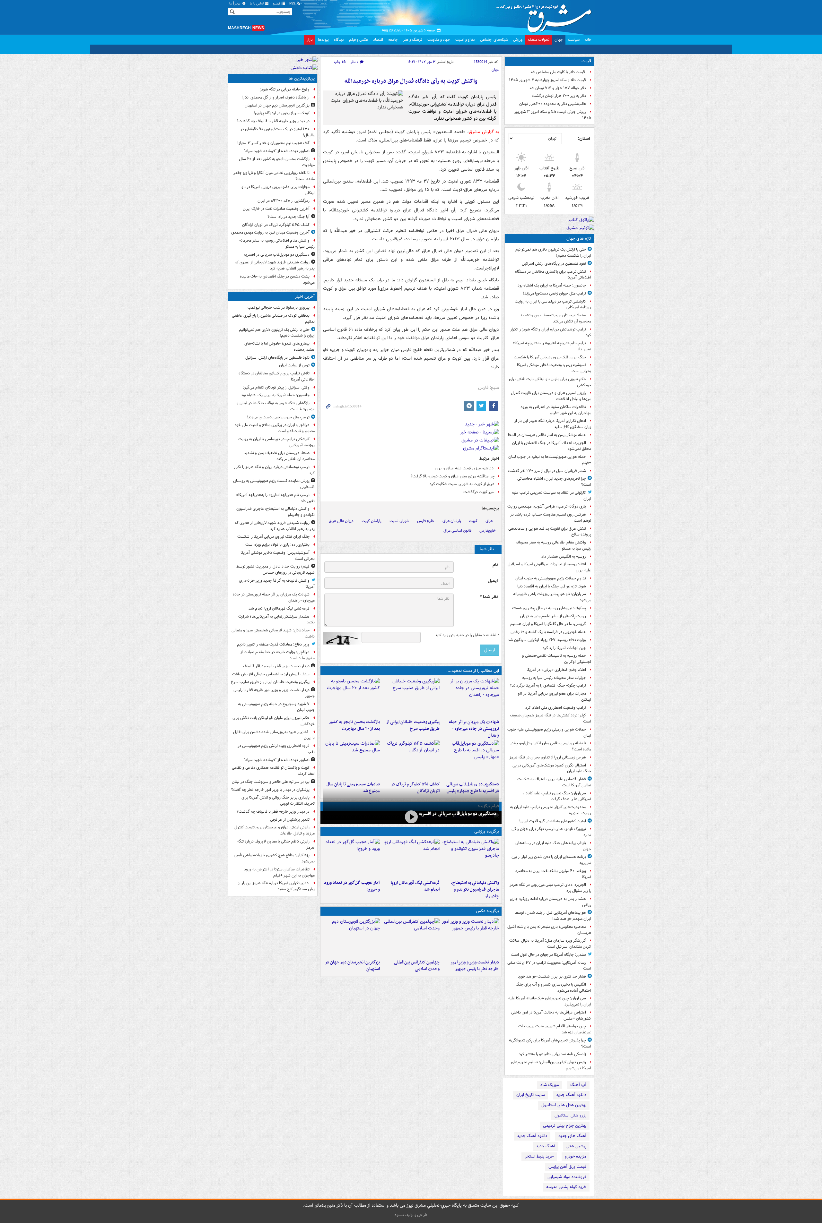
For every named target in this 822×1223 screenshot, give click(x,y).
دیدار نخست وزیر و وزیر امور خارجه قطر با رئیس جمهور (474, 966)
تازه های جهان (578, 238)
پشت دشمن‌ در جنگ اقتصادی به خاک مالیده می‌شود (277, 279)
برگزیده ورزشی (486, 831)
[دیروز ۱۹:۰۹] (410, 697)
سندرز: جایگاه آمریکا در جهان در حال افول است (548, 955)
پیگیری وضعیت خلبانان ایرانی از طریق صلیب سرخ (412, 725)
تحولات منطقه (538, 40)
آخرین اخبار (305, 296)
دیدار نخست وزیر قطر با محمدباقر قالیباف (276, 666)
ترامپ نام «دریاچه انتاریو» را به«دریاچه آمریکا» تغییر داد (551, 346)
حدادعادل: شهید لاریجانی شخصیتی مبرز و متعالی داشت (273, 633)
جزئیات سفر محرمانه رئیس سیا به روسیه (554, 678)
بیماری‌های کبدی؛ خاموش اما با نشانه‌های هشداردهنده (279, 346)
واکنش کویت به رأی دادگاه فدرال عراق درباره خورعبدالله (411, 81)
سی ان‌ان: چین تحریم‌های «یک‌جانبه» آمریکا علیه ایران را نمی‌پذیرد (549, 1001)
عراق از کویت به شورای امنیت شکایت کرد (462, 484)
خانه (588, 40)
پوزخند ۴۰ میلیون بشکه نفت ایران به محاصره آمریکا (553, 874)
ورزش (517, 40)
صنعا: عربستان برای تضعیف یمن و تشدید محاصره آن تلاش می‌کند (555, 318)
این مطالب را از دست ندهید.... (472, 670)
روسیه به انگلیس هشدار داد (563, 556)
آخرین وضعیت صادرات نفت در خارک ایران (276, 209)
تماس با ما (257, 3)
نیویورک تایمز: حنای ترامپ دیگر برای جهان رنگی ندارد (551, 832)
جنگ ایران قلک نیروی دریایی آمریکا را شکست (550, 357)
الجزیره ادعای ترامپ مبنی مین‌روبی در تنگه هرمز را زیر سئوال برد (550, 888)
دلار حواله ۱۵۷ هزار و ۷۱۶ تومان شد (557, 88)
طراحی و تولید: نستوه (411, 1215)
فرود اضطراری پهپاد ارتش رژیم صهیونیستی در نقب (276, 749)
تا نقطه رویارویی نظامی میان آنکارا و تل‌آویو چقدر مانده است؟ (550, 746)
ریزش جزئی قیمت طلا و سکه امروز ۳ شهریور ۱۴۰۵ (552, 115)
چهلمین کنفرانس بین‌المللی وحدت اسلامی (416, 966)
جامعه (393, 40)
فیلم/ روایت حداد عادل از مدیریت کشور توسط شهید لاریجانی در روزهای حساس (275, 569)
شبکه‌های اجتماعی (494, 40)
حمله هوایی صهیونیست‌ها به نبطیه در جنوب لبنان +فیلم (549, 460)
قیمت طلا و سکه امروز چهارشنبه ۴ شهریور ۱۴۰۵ (547, 80)
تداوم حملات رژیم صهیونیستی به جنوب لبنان (550, 578)
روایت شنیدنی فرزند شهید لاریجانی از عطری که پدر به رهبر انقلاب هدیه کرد (275, 265)
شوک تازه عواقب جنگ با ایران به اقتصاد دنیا (551, 586)
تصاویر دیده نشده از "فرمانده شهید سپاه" (277, 151)
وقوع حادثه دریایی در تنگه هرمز (285, 89)
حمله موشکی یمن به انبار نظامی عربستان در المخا (547, 435)
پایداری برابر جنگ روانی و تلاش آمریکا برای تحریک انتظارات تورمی (278, 800)
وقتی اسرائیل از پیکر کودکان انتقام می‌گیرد (276, 387)
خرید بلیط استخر (539, 1156)
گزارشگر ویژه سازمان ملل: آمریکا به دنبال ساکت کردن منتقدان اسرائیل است (550, 943)
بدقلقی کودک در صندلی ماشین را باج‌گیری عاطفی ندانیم (273, 318)
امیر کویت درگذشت (478, 492)
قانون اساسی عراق (457, 530)
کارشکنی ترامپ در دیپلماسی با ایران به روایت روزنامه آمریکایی (553, 304)
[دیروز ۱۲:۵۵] (410, 759)
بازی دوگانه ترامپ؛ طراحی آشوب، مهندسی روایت (546, 506)
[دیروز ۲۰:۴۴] (470, 697)
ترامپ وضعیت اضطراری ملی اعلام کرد (555, 708)
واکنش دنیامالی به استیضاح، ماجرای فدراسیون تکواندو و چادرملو (475, 889)
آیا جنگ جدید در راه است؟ (288, 217)
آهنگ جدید (545, 1146)
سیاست (574, 40)
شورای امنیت (399, 521)
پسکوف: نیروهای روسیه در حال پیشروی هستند (548, 608)
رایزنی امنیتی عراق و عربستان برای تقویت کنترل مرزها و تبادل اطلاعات (551, 396)
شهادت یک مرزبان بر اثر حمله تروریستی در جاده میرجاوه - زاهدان (474, 728)
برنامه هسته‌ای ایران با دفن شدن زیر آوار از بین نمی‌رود (551, 860)
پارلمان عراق (451, 521)
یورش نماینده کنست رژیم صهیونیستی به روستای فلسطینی (274, 484)
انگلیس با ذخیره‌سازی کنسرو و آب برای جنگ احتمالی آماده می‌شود (553, 987)
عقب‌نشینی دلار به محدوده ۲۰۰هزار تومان (552, 104)
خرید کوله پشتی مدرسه (566, 1187)
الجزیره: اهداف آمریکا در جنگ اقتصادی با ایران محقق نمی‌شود (551, 446)
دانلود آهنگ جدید (571, 1094)
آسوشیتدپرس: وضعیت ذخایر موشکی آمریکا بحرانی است (554, 368)
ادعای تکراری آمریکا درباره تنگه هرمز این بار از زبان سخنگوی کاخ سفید (552, 424)
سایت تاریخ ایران (530, 1094)
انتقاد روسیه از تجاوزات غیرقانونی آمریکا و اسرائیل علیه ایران (549, 567)
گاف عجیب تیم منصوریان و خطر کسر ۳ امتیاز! (273, 143)
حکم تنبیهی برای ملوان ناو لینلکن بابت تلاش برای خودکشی (550, 382)
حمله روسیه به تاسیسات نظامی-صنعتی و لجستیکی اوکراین (556, 659)
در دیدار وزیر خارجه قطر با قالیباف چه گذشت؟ (273, 121)
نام (495, 564)
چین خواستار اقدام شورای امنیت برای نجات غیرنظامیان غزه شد (554, 1029)
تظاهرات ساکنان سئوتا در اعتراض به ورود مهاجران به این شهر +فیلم (555, 410)
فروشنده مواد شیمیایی (566, 1177)
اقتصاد (378, 40)
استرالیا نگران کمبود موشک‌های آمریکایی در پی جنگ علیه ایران (551, 768)
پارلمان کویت (371, 521)
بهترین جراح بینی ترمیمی (564, 1125)
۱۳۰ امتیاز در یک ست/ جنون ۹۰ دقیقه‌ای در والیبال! (277, 132)
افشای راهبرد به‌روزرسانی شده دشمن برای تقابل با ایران (274, 735)
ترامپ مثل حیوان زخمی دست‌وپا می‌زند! (554, 293)
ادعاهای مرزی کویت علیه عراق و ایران (464, 468)
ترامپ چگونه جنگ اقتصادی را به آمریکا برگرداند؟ (548, 685)
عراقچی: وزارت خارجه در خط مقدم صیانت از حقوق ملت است (277, 655)
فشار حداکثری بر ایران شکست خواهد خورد (552, 976)
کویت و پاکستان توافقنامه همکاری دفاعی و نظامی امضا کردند (273, 771)
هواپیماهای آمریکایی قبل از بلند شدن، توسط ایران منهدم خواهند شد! (553, 916)
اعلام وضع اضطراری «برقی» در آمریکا (556, 670)
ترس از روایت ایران (294, 365)
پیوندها (323, 40)
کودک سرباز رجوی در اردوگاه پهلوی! (282, 113)
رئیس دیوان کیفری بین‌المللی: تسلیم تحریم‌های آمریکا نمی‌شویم (551, 1065)
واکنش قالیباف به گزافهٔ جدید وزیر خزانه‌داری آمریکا (277, 583)
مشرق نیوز (546, 16)
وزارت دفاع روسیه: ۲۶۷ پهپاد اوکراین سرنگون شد (547, 640)
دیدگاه (339, 40)
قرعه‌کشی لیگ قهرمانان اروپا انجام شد (415, 886)
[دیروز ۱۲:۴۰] (351, 759)
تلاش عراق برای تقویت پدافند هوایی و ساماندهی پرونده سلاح (549, 532)
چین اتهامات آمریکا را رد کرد (564, 648)
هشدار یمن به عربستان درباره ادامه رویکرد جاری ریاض (550, 902)
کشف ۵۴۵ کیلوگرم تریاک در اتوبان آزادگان (276, 225)
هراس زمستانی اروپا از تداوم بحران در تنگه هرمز (547, 757)
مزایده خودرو (575, 1156)
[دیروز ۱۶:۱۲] (351, 697)
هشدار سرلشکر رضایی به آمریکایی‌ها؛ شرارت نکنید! (276, 619)
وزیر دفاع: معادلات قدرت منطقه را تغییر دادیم (273, 644)
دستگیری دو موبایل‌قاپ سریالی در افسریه (457, 813)
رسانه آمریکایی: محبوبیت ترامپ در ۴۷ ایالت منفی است (549, 966)
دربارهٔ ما (235, 3)
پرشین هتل (576, 1146)
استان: (584, 138)
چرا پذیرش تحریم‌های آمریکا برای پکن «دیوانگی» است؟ (550, 1043)
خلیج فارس (425, 521)
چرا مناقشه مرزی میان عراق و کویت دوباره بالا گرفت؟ (452, 476)
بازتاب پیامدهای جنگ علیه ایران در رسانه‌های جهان (553, 846)
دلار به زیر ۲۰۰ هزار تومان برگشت (559, 96)
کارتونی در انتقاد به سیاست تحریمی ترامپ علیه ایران (551, 496)
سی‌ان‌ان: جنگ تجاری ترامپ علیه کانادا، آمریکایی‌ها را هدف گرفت (557, 796)
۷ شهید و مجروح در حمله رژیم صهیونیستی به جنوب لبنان (276, 707)
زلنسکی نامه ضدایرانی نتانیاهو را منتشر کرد (552, 1054)
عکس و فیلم (358, 40)
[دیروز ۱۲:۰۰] (351, 937)
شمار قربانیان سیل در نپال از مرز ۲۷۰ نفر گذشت (547, 471)
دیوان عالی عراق (341, 521)
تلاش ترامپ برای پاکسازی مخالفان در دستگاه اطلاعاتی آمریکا (553, 275)
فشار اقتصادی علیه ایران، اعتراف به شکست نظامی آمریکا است (554, 782)
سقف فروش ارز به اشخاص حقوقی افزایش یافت (271, 674)
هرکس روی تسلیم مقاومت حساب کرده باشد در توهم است (550, 517)
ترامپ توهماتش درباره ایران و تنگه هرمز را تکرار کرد (550, 332)
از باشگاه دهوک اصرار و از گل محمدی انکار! (275, 97)
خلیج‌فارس (487, 530)
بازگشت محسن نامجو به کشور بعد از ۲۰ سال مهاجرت (354, 725)
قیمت (586, 61)
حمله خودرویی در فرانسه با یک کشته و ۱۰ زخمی (548, 632)
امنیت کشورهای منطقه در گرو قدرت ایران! (552, 821)
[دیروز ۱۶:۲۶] (411, 816)
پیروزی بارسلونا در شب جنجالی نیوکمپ (279, 307)
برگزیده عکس (487, 911)
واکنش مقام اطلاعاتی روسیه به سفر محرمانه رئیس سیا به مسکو (553, 545)
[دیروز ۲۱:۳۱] (470, 858)
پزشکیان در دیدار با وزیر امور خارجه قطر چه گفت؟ (270, 790)
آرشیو (277, 3)
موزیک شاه (549, 1085)
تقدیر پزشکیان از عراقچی (290, 820)
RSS (292, 3)
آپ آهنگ (578, 1085)
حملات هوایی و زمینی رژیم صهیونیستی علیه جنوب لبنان (549, 732)
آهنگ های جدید (572, 1136)
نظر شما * (489, 597)
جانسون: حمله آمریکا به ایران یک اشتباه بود (552, 285)
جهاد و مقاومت (438, 40)
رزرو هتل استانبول (570, 1115)
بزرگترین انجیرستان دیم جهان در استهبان (352, 966)
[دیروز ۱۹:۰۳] (470, 937)
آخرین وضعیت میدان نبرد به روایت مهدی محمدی (270, 232)
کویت (473, 521)
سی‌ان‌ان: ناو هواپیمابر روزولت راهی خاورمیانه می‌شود (552, 597)
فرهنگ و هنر (412, 40)
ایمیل (493, 580)
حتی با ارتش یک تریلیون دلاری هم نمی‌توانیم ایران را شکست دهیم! (553, 252)
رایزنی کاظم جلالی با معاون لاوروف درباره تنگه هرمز (276, 844)
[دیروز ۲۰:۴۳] (410, 858)
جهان (559, 40)
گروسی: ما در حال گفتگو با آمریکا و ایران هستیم (548, 624)
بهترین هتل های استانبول (563, 1105)
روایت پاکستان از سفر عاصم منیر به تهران (553, 616)
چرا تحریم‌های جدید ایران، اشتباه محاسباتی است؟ (554, 481)
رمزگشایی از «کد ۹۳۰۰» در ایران (284, 201)
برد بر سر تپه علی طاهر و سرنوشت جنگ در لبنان (271, 782)
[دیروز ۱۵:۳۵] (470, 759)
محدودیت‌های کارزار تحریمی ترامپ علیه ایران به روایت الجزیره (550, 810)
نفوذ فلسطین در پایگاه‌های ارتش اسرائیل (554, 264)
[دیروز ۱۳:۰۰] (410, 937)
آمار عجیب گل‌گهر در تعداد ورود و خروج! (352, 886)
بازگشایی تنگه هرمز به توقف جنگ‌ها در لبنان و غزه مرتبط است (276, 406)
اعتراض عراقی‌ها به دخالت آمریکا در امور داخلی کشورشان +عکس (551, 1015)
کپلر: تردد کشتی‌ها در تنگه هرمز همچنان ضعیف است (550, 718)
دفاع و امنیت (465, 40)
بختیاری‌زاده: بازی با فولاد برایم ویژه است (277, 545)
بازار (310, 40)
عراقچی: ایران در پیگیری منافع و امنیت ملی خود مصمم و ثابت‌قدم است (275, 428)
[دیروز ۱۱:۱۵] (351, 858)
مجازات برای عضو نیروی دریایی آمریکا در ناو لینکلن (554, 696)
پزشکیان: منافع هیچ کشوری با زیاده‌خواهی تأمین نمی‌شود (274, 858)
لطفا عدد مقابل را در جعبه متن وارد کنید (467, 635)
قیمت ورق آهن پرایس (567, 1166)
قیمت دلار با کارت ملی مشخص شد (558, 72)
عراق (489, 521)
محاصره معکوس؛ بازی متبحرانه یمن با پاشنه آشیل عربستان (549, 930)
